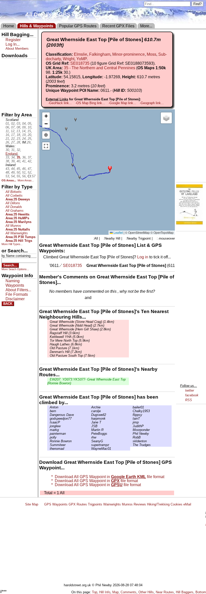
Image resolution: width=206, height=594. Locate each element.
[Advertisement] (114, 545)
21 (7, 138)
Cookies (176, 504)
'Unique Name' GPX (18, 71)
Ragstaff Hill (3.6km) (65, 333)
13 (18, 131)
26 (7, 142)
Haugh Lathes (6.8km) (66, 344)
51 (24, 172)
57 (33, 176)
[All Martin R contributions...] (90, 430)
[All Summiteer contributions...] (48, 445)
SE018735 (79, 63)
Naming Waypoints (15, 283)
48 (7, 172)
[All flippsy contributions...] (131, 415)
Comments (128, 592)
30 (7, 150)
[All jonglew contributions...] (48, 426)
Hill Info (104, 592)
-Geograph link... (152, 103)
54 (13, 176)
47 (29, 169)
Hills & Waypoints (36, 26)
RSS (188, 400)
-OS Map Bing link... (90, 103)
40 (18, 161)
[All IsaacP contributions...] (48, 422)
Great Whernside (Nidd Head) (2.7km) (77, 325)
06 (7, 127)
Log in (142, 257)
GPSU (7, 80)
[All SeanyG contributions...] (90, 441)
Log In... (103, 298)
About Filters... (18, 290)
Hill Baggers (184, 592)
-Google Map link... (122, 103)
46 (24, 169)
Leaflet (118, 232)
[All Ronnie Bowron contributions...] (48, 441)
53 (7, 176)
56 (24, 176)
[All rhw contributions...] (90, 437)
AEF (6, 97)
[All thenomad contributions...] (48, 449)
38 (7, 161)
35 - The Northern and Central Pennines (99, 68)
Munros (127, 504)
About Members (17, 48)
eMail (187, 504)
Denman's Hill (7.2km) (66, 352)
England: (12, 154)
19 (24, 135)
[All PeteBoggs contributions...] (90, 433)
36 (24, 157)
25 (29, 138)
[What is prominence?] (107, 86)
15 (29, 131)
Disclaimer (15, 299)
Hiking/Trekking (158, 504)
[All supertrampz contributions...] (90, 445)
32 (18, 150)
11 (7, 131)
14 (23, 131)
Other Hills (146, 592)
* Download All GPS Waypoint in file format (106, 477)
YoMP (81, 59)
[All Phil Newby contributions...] (131, 433)
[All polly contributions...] (48, 437)
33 (7, 157)
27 (13, 142)
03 (18, 123)
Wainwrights (112, 504)
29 (28, 142)
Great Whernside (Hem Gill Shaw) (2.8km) (80, 329)
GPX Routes (78, 504)
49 (13, 172)
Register (13, 40)
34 (13, 157)
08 (18, 127)
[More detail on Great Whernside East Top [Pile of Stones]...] (84, 265)
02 (13, 123)
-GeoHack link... (60, 103)
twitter (189, 390)
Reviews (140, 504)
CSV (6, 106)
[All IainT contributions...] (131, 418)
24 (24, 138)
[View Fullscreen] (46, 146)
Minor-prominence (128, 54)
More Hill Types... (12, 244)
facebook (191, 395)
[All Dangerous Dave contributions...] (48, 415)
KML (6, 89)
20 (29, 135)
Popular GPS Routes (77, 26)
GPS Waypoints (56, 504)
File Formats (17, 294)
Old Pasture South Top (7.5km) (72, 355)
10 (29, 127)
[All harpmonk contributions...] (90, 418)
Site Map (31, 504)
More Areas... (26, 180)
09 (24, 127)
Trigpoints (95, 504)
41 (24, 161)
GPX (6, 63)
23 (18, 138)
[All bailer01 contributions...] (131, 407)
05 (29, 123)
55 (18, 176)
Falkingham (99, 54)
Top (94, 592)
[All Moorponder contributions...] (131, 430)
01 (7, 123)
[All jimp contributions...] (131, 422)
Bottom (200, 592)
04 (24, 123)
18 (18, 135)
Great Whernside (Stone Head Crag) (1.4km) (82, 322)
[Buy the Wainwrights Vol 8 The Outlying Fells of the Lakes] (189, 223)
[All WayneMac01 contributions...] (90, 449)
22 (13, 138)
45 (18, 169)
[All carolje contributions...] (90, 411)
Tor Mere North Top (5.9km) (70, 340)
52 (29, 172)
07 (13, 127)
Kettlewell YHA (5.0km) (67, 337)
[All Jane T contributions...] (90, 422)
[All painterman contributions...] (48, 433)
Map (115, 592)
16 (7, 135)
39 (13, 161)
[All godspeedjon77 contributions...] (48, 418)
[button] (110, 168)
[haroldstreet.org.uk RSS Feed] (41, 504)
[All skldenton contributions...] (131, 441)
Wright (68, 59)
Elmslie (80, 54)
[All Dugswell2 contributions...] (90, 415)
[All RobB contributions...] (131, 437)
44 (13, 169)
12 (12, 131)
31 (13, 150)
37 (29, 157)
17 (13, 135)
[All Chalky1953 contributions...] (131, 411)
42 (29, 161)
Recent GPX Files (118, 26)
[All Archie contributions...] (90, 407)
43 (7, 169)
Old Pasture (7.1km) (64, 348)
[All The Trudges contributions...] (131, 445)
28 (18, 142)
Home (8, 26)
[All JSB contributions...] (90, 426)
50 (18, 172)
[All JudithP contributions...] (131, 426)
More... (146, 26)
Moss (151, 54)
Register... (61, 298)
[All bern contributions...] (48, 411)
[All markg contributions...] (48, 430)
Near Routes (165, 592)
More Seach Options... (15, 269)
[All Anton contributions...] (48, 407)
